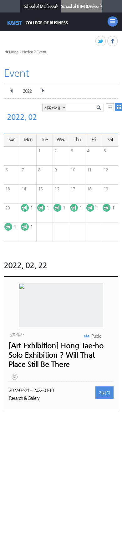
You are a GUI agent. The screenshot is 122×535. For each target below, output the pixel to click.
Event (41, 52)
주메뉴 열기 (112, 21)
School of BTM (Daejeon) (81, 6)
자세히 (104, 392)
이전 (11, 91)
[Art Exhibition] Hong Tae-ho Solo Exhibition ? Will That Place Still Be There (56, 355)
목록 (110, 107)
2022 (27, 90)
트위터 (100, 41)
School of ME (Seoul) (41, 6)
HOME (6, 52)
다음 (43, 91)
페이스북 (112, 41)
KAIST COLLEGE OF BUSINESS (38, 23)
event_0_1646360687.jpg (15, 378)
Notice (27, 52)
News (13, 52)
